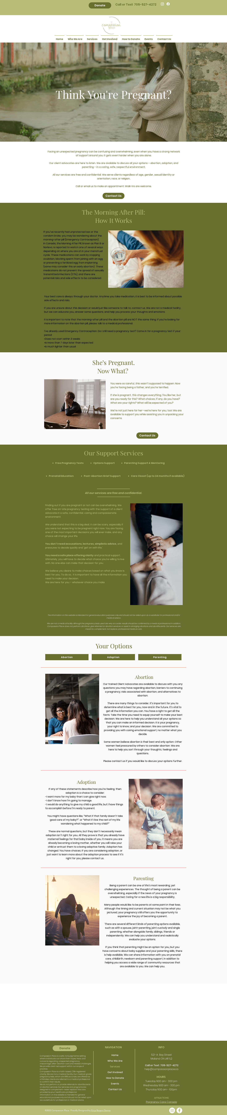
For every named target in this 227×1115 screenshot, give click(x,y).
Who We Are (114, 1061)
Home (114, 1055)
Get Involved (115, 1072)
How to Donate (115, 1078)
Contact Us (115, 1089)
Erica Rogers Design (101, 1110)
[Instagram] (162, 4)
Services (115, 1066)
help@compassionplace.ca (161, 1069)
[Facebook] (168, 4)
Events (115, 1083)
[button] (92, 37)
